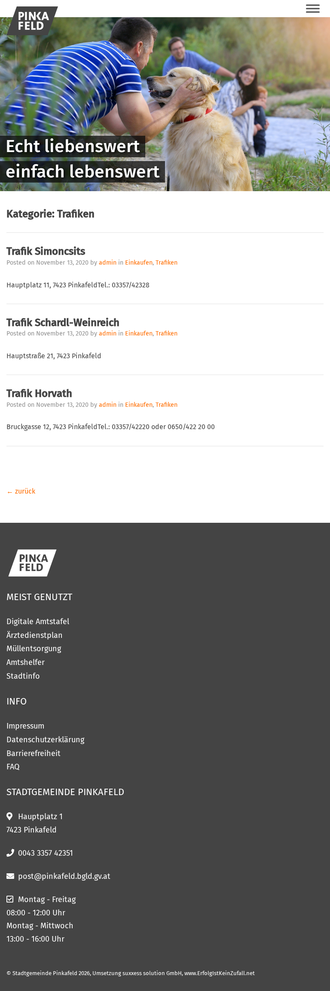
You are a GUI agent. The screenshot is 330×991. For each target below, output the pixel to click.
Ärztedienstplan (34, 635)
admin (108, 262)
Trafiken (166, 262)
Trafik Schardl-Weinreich (62, 323)
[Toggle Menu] (313, 8)
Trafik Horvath (39, 393)
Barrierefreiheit (33, 753)
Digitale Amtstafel (37, 621)
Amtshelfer (25, 662)
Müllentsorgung (33, 648)
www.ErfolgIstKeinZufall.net (219, 973)
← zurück (20, 491)
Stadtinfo (23, 676)
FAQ (12, 766)
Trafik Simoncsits (45, 251)
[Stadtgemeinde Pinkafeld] (32, 20)
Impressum (25, 726)
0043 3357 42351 (45, 853)
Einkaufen (139, 262)
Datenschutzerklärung (45, 739)
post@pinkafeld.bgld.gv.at (64, 876)
